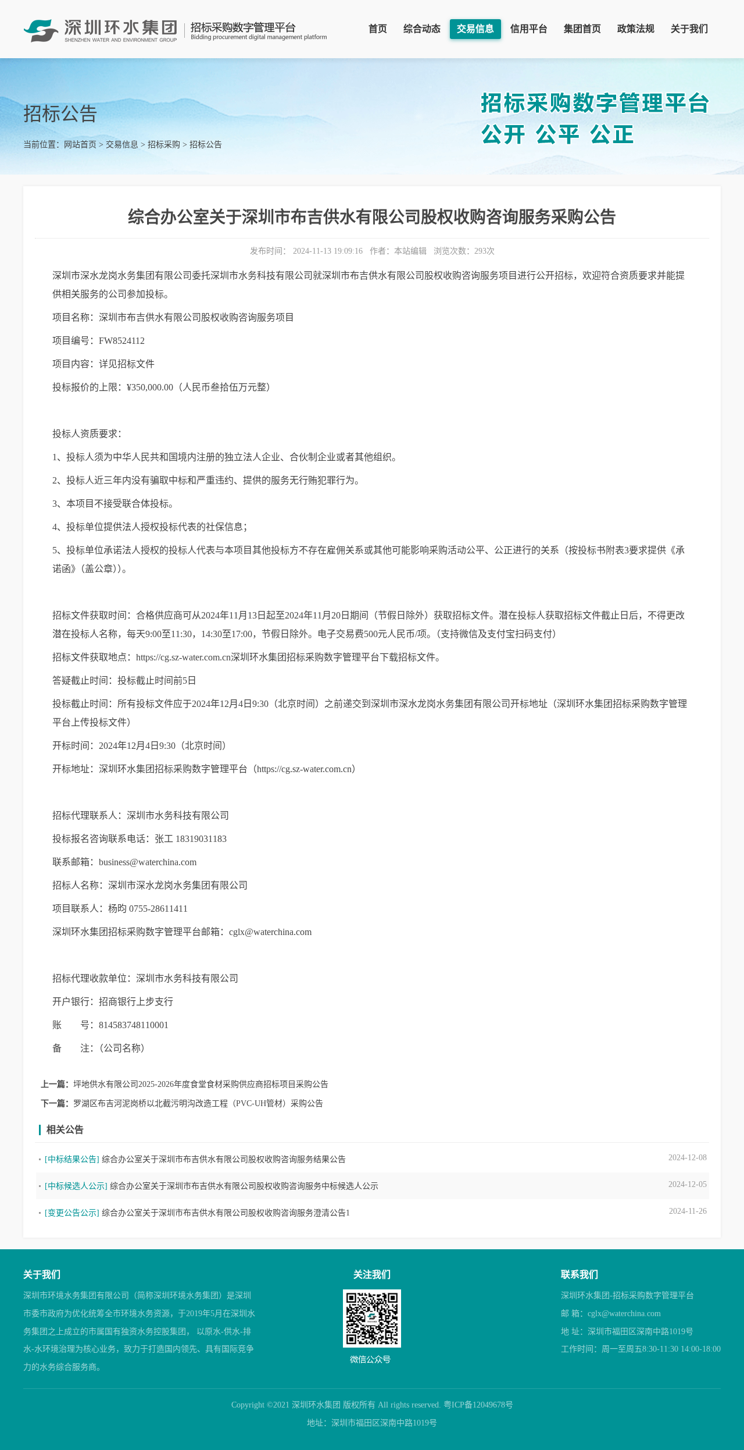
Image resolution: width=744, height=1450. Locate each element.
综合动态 (422, 29)
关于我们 (689, 29)
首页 (378, 29)
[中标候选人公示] (76, 1186)
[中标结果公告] (72, 1159)
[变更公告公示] (72, 1213)
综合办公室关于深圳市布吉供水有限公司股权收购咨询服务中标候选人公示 (244, 1186)
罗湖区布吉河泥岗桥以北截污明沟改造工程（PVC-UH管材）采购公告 (198, 1103)
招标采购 (164, 144)
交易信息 (475, 29)
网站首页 (80, 144)
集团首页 (582, 29)
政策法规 (635, 29)
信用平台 (529, 29)
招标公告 (205, 144)
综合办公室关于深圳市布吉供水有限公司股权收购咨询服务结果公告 (224, 1159)
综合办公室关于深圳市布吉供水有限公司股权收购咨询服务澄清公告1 (226, 1213)
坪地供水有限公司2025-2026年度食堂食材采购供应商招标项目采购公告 (200, 1084)
